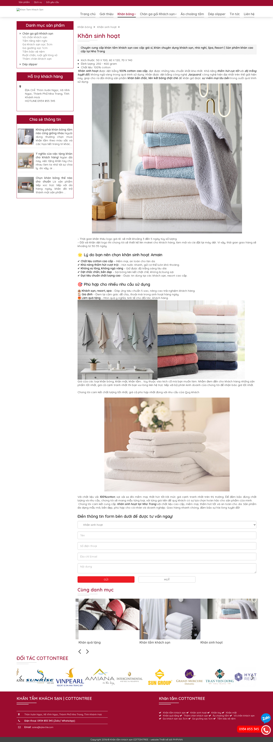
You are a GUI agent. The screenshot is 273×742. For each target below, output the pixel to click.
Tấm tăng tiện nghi (34, 41)
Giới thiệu (107, 14)
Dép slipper (217, 14)
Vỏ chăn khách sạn (34, 37)
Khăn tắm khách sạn (127, 642)
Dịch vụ (38, 2)
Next (88, 651)
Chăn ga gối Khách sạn (157, 14)
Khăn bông (126, 14)
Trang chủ (88, 14)
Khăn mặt (231, 712)
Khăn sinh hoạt (107, 27)
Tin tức (235, 14)
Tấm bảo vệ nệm (33, 51)
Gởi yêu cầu (52, 2)
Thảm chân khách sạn (37, 59)
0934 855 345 (249, 729)
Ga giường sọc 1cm (35, 48)
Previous (80, 651)
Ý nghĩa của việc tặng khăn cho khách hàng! (54, 155)
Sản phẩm (24, 2)
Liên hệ (249, 14)
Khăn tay (216, 712)
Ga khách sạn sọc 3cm (37, 44)
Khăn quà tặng (62, 642)
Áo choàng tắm (192, 14)
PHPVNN (178, 739)
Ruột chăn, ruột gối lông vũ (39, 55)
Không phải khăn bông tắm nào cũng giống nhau (54, 131)
